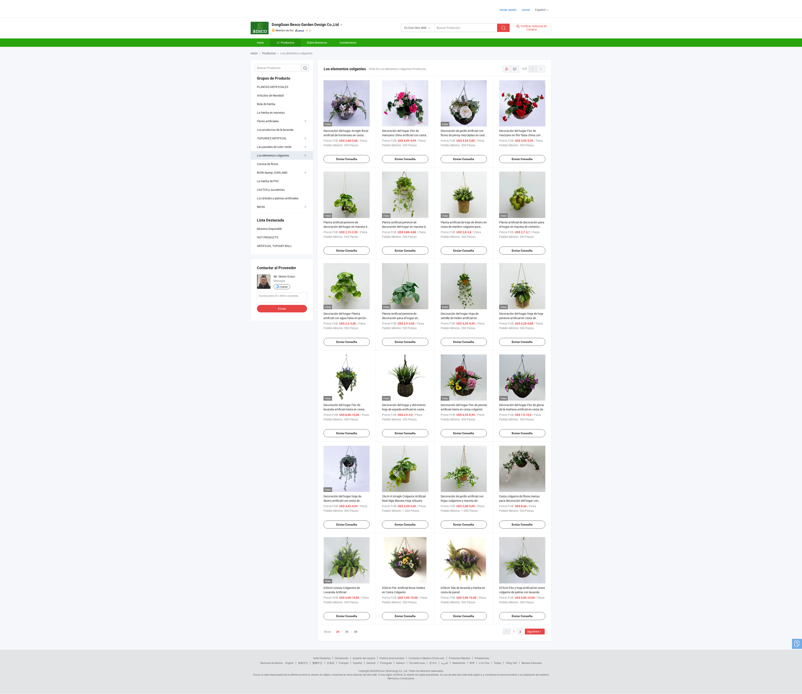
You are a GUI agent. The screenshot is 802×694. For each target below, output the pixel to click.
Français (344, 663)
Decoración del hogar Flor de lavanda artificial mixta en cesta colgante (344, 409)
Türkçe (497, 663)
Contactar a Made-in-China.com (426, 658)
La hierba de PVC (268, 181)
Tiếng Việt (511, 663)
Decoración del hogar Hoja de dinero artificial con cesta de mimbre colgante (342, 500)
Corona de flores (267, 164)
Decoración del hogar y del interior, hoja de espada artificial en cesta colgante (404, 409)
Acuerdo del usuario (364, 658)
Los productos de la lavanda (275, 130)
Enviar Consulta (346, 159)
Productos (287, 43)
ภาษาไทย (484, 663)
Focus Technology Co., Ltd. (393, 670)
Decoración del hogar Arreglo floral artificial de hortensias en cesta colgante (346, 135)
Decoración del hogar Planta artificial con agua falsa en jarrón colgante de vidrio (345, 318)
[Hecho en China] (277, 8)
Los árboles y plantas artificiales (277, 198)
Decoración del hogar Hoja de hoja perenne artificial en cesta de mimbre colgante (521, 318)
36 (346, 632)
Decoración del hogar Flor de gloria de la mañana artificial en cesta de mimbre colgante (521, 409)
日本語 (330, 663)
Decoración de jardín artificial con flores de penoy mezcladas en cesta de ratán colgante (463, 135)
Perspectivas (482, 658)
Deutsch (371, 663)
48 (355, 632)
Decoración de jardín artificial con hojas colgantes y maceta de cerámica (462, 500)
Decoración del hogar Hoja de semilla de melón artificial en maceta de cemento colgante (459, 318)
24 (337, 631)
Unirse (526, 10)
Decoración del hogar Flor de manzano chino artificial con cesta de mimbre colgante (404, 135)
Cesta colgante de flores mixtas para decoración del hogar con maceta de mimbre (519, 500)
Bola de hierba (266, 104)
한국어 (433, 663)
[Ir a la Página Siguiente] (541, 69)
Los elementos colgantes (273, 155)
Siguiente (533, 631)
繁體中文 (317, 663)
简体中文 (303, 663)
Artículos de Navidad (270, 95)
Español (357, 663)
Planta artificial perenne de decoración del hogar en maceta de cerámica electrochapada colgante (346, 226)
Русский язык (417, 663)
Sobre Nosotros (317, 43)
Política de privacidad (392, 658)
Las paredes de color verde (274, 147)
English (289, 663)
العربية (444, 663)
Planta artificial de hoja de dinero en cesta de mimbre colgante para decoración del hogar (464, 226)
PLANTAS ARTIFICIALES (272, 87)
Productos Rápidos (459, 658)
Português (386, 663)
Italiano (400, 663)
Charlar (283, 286)
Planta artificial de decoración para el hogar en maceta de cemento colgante (521, 226)
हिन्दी (472, 663)
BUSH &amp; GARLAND (272, 172)
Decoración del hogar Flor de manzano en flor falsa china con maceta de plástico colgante (520, 135)
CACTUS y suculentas (271, 190)
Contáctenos (348, 43)
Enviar (282, 309)
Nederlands (458, 663)
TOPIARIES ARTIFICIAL (272, 138)
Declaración (341, 658)
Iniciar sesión (508, 10)
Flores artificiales (268, 121)
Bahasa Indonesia (532, 663)
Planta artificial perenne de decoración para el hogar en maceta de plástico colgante (400, 318)
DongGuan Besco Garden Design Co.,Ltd (305, 24)
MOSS (261, 207)
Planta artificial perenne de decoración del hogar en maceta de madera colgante (404, 226)
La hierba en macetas (271, 113)
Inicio (260, 43)
